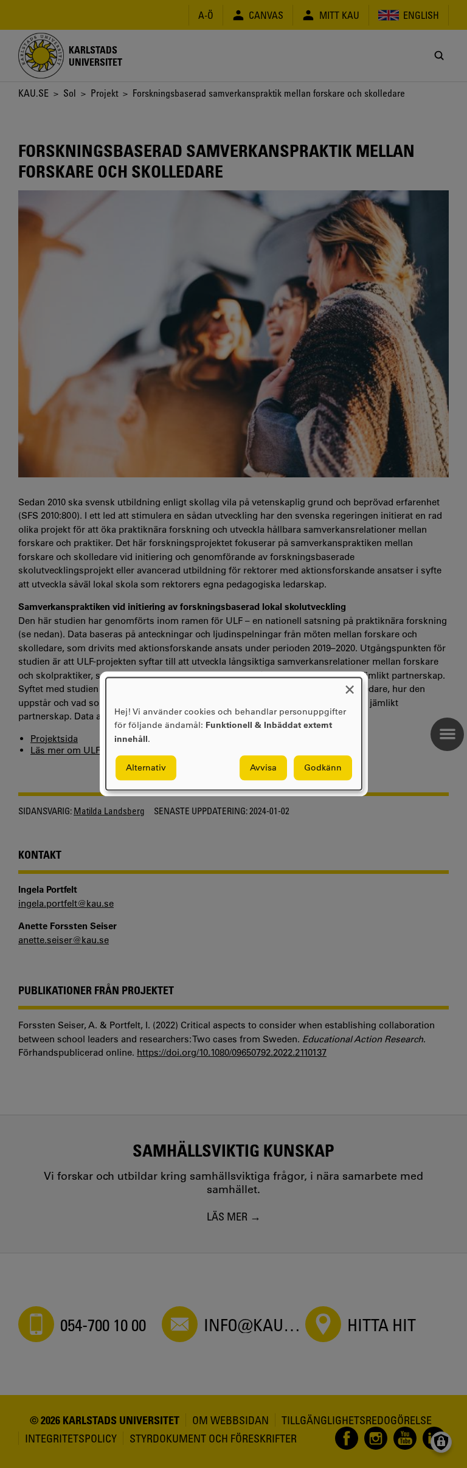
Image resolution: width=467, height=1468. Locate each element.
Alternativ (146, 768)
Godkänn (323, 768)
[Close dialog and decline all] (349, 685)
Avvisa (263, 768)
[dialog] (234, 733)
